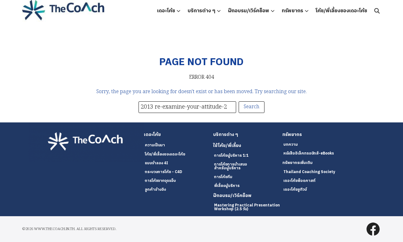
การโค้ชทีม (223, 177)
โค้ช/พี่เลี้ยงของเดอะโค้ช (341, 11)
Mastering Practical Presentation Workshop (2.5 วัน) (247, 207)
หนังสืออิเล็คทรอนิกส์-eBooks (308, 153)
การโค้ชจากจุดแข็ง (160, 181)
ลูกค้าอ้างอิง (155, 190)
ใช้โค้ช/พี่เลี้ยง (227, 145)
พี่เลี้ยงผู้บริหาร (227, 186)
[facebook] (373, 229)
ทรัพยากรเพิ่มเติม (297, 163)
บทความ (290, 145)
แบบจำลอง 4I (156, 163)
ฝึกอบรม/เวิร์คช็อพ (248, 11)
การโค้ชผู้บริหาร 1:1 (231, 156)
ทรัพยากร (292, 11)
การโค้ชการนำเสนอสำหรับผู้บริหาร (230, 166)
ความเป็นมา (155, 145)
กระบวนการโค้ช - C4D (163, 172)
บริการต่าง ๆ (201, 11)
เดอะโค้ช (166, 11)
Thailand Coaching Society (309, 172)
